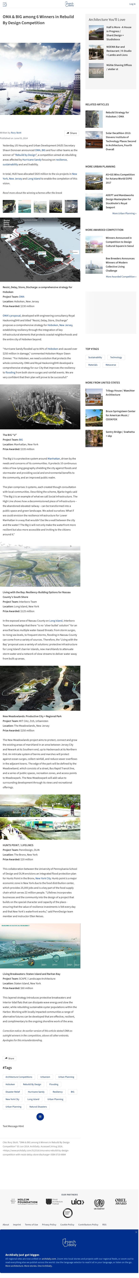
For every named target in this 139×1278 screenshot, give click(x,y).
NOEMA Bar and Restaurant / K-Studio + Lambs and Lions (119, 51)
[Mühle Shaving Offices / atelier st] (96, 70)
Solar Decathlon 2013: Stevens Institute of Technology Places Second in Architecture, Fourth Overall (121, 141)
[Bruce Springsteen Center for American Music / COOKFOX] (94, 418)
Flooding (53, 1084)
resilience (61, 160)
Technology (116, 357)
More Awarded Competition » (121, 276)
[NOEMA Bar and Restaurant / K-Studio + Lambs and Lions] (96, 52)
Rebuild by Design (25, 155)
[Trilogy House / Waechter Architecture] (94, 397)
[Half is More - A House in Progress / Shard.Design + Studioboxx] (96, 32)
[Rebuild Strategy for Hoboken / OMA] (94, 119)
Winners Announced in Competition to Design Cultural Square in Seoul (120, 242)
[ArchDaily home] (69, 4)
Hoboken (53, 325)
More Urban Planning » (124, 213)
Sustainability (95, 357)
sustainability (10, 164)
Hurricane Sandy (31, 160)
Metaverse (111, 365)
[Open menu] (4, 4)
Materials (92, 365)
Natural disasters (38, 1106)
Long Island (34, 179)
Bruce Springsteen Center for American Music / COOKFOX (120, 415)
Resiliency (58, 1092)
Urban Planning (66, 1077)
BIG (44, 150)
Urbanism (45, 1077)
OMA (38, 150)
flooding (10, 372)
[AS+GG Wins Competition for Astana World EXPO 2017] (94, 181)
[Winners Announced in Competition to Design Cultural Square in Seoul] (94, 244)
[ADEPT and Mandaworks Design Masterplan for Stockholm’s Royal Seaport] (94, 201)
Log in (133, 4)
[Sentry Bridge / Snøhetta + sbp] (94, 438)
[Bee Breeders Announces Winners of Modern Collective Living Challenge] (94, 265)
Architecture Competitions (19, 1077)
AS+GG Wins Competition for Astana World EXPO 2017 (120, 179)
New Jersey (15, 179)
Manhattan (54, 459)
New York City (43, 878)
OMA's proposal (12, 316)
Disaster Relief (13, 1092)
